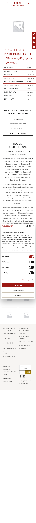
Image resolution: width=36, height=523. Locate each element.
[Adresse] (34, 42)
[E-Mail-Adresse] (34, 38)
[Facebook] (20, 376)
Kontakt (5, 374)
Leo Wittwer (9, 151)
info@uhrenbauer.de (9, 356)
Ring (28, 151)
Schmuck (17, 198)
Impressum (6, 369)
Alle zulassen (18, 285)
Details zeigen (26, 280)
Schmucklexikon (8, 381)
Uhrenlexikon (7, 378)
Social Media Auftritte (9, 372)
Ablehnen (18, 295)
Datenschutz (6, 366)
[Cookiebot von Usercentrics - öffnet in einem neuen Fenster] (26, 226)
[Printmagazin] (34, 47)
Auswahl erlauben (18, 290)
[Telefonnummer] (34, 34)
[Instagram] (24, 376)
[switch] (31, 262)
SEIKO (29, 68)
